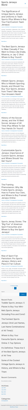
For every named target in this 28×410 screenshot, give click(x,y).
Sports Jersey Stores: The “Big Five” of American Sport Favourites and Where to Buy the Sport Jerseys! (13, 226)
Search (3, 291)
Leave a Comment (5, 27)
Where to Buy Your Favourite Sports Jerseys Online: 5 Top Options (12, 339)
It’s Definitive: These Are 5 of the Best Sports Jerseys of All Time (13, 352)
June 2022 (3, 389)
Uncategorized (13, 27)
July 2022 (3, 387)
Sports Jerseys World (9, 3)
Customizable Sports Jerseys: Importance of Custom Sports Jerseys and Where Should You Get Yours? (12, 155)
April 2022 (3, 394)
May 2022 (3, 391)
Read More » (4, 41)
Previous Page (14, 285)
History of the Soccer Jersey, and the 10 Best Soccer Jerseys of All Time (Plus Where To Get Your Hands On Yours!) (13, 123)
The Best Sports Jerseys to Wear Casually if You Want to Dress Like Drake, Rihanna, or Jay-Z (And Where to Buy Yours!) (13, 51)
